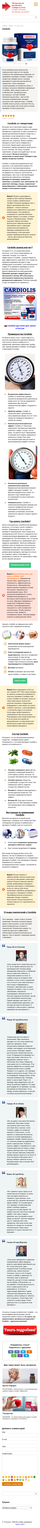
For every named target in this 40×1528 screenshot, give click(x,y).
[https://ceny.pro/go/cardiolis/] (20, 303)
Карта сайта (20, 1524)
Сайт (4, 1446)
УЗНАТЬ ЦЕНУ (20, 681)
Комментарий (7, 1454)
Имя (3, 1432)
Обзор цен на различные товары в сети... (19, 5)
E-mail (4, 1439)
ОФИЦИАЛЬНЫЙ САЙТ (20, 565)
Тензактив (7, 1413)
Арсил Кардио (9, 1385)
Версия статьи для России (19, 63)
